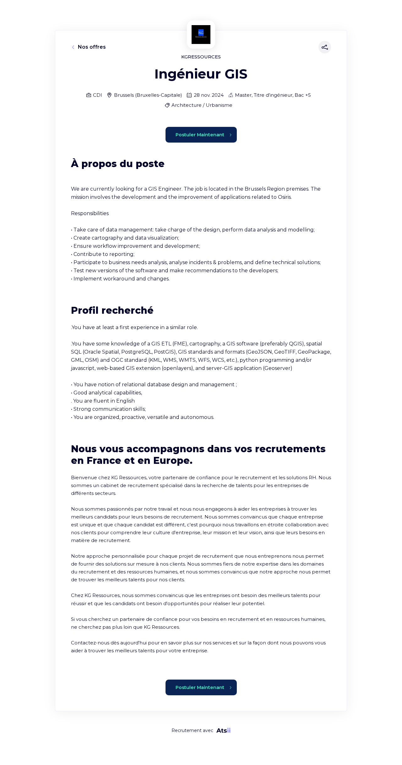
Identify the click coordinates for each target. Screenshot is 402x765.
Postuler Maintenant (200, 135)
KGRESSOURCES (201, 57)
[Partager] (323, 47)
